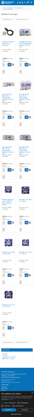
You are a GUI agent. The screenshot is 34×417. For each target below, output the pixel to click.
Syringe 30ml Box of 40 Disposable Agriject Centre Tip (7, 150)
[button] (17, 414)
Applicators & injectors (10, 357)
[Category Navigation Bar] (31, 2)
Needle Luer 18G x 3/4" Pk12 (8, 253)
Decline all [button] (25, 410)
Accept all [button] (9, 410)
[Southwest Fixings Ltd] (7, 2)
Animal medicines (18, 8)
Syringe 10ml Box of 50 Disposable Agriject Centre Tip (7, 97)
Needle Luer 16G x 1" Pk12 (25, 200)
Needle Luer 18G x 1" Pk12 (25, 253)
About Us (3, 390)
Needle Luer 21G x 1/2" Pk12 (8, 306)
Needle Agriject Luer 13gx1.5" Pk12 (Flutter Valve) (8, 202)
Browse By (6, 350)
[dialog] (17, 404)
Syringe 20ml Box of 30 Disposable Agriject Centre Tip (24, 97)
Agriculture (9, 8)
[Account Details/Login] (22, 2)
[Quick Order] (17, 2)
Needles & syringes (8, 9)
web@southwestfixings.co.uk (12, 377)
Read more (11, 399)
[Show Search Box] (25, 2)
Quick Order (4, 388)
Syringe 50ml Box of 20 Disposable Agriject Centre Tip (24, 150)
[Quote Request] (20, 2)
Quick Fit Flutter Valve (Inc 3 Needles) (8, 43)
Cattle (5, 353)
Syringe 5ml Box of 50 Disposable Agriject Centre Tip (25, 44)
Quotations (4, 387)
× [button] (32, 392)
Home (3, 8)
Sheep (5, 355)
